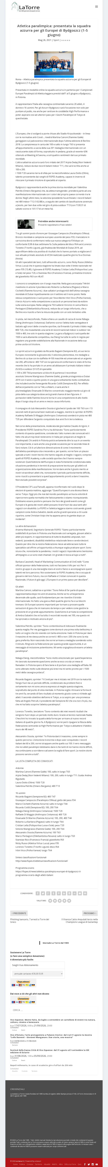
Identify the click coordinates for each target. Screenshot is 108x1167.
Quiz (79, 1164)
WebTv (54, 1164)
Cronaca (30, 1164)
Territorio (38, 1164)
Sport (56, 40)
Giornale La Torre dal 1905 (56, 943)
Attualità (47, 1164)
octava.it (20, 1161)
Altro (61, 1164)
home (15, 1164)
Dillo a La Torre (70, 1164)
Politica (22, 1164)
